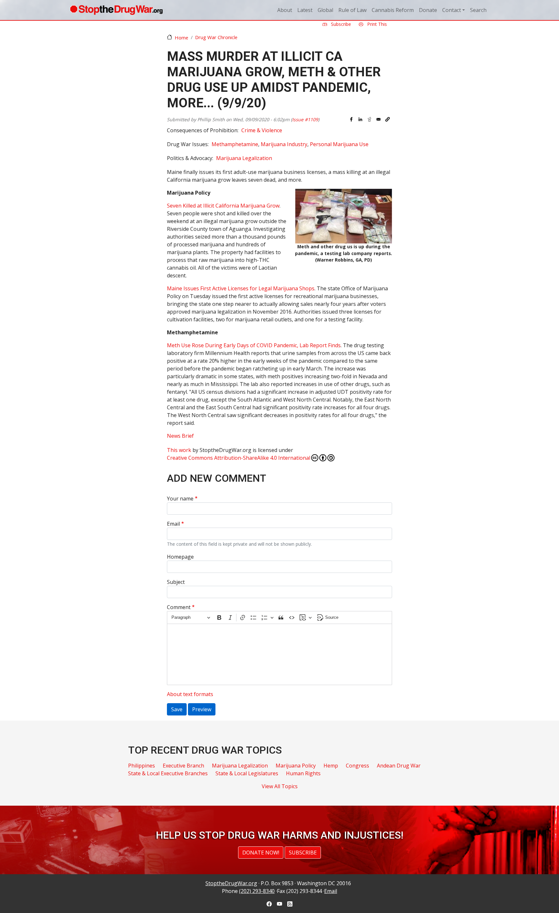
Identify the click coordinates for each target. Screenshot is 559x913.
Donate (428, 10)
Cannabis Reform (393, 10)
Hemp (330, 765)
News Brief (180, 435)
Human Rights (303, 773)
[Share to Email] (378, 119)
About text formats (190, 694)
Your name (180, 498)
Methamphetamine (235, 144)
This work (179, 450)
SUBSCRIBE (303, 852)
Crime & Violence (261, 130)
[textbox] (279, 654)
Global (325, 10)
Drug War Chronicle (216, 37)
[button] (387, 119)
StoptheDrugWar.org (231, 883)
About (284, 10)
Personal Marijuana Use (339, 144)
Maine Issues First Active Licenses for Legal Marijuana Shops (240, 288)
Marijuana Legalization (244, 158)
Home (181, 37)
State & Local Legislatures (246, 773)
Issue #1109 (305, 119)
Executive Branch (183, 765)
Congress (357, 765)
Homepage (180, 556)
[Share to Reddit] (369, 119)
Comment (179, 607)
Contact (451, 10)
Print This (376, 24)
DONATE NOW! (260, 852)
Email (173, 523)
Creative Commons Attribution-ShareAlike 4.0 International (238, 457)
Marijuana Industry (284, 144)
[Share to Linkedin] (360, 119)
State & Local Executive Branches (168, 773)
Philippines (141, 765)
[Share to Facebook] (351, 119)
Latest (304, 10)
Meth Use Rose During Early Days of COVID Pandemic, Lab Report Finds (254, 345)
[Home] (116, 10)
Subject (176, 581)
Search (478, 10)
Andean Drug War (399, 765)
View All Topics (280, 786)
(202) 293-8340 (257, 891)
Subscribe (340, 24)
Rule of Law (352, 10)
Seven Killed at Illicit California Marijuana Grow (223, 205)
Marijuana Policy (296, 765)
